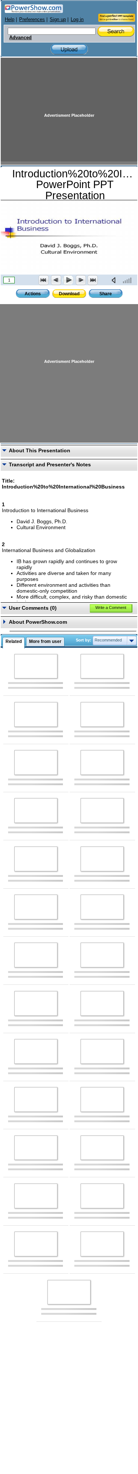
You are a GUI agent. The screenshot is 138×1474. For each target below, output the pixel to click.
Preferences (32, 19)
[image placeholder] (35, 666)
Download (69, 293)
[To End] (92, 280)
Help (9, 19)
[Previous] (55, 280)
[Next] (80, 280)
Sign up (58, 19)
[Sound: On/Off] (115, 280)
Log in (77, 19)
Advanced (20, 37)
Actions (33, 293)
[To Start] (43, 280)
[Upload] (69, 49)
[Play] (68, 280)
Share (105, 293)
